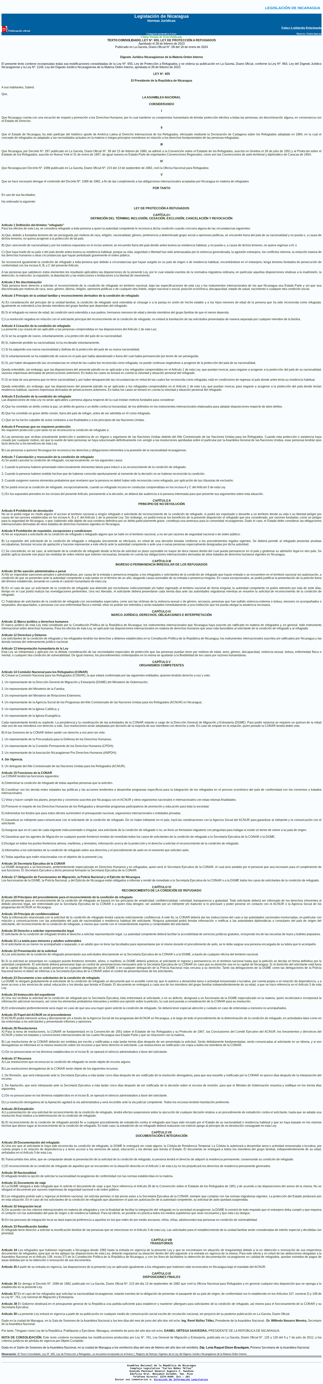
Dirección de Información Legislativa (181, 1379)
